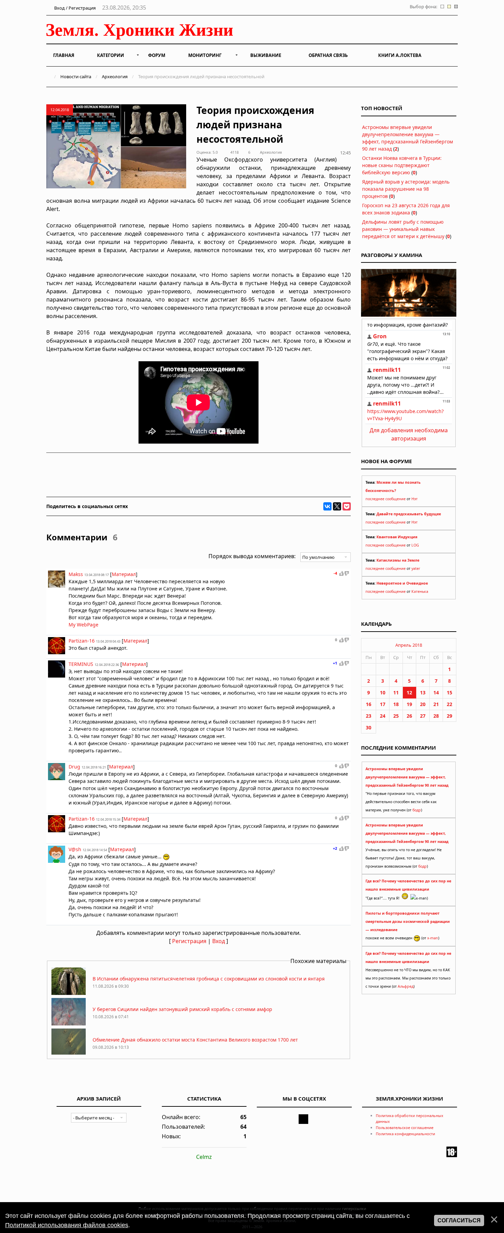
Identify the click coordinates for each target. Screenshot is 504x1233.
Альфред (405, 986)
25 (396, 716)
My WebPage (83, 624)
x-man (432, 938)
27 (422, 716)
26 (409, 716)
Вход (218, 941)
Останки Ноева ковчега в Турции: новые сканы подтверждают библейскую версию (402, 165)
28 (436, 716)
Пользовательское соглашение (404, 1127)
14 (436, 692)
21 (436, 704)
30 (368, 727)
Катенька (419, 591)
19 (409, 704)
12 (409, 692)
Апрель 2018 (408, 645)
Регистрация (189, 941)
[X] (337, 506)
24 (382, 716)
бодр (416, 810)
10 (382, 692)
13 (422, 692)
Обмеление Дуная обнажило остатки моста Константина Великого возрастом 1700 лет (195, 1039)
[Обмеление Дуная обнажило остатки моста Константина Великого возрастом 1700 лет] (68, 1054)
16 (368, 704)
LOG (415, 545)
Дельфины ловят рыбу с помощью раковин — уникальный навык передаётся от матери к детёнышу (403, 229)
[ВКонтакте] (327, 506)
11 (396, 692)
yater (415, 568)
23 (368, 716)
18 (396, 704)
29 (449, 716)
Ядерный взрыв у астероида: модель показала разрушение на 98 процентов (405, 188)
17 (382, 704)
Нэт (414, 498)
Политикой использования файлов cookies (66, 1225)
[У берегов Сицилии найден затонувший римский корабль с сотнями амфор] (68, 1023)
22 (449, 704)
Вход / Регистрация (74, 8)
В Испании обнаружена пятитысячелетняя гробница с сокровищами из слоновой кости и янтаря (209, 978)
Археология (115, 76)
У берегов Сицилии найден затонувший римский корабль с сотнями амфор (182, 1009)
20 (422, 704)
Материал (124, 574)
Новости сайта (75, 76)
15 (449, 692)
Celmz (204, 1157)
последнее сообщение (385, 498)
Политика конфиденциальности (405, 1133)
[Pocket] (347, 506)
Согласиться (459, 1220)
